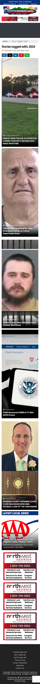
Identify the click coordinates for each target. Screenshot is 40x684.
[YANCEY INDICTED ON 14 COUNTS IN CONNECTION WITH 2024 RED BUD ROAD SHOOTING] (20, 102)
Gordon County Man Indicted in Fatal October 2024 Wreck (19, 323)
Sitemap (34, 4)
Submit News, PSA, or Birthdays (20, 2)
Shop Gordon (23, 4)
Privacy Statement (20, 663)
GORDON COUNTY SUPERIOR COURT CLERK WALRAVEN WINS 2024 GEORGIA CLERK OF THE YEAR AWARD (20, 504)
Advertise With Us (9, 4)
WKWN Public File (20, 652)
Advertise (20, 665)
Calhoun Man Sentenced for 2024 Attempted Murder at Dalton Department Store (17, 231)
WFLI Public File (20, 655)
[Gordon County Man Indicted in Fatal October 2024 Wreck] (20, 284)
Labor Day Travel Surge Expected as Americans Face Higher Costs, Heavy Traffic (18, 539)
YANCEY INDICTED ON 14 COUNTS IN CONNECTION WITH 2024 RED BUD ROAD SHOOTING (19, 141)
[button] (35, 9)
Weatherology (19, 681)
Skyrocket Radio (26, 677)
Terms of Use (20, 660)
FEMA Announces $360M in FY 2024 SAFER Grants (18, 413)
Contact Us (20, 668)
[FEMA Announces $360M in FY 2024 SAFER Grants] (20, 374)
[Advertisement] (20, 19)
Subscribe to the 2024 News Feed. (16, 50)
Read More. (19, 547)
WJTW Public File (20, 657)
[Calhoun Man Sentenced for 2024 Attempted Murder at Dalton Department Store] (20, 192)
